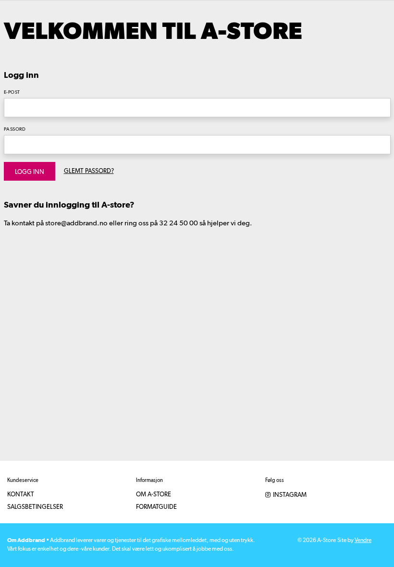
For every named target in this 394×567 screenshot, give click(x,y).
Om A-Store (153, 495)
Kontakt (20, 495)
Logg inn (29, 172)
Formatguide (156, 507)
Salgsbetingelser (35, 507)
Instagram (289, 495)
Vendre (363, 540)
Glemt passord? (89, 171)
